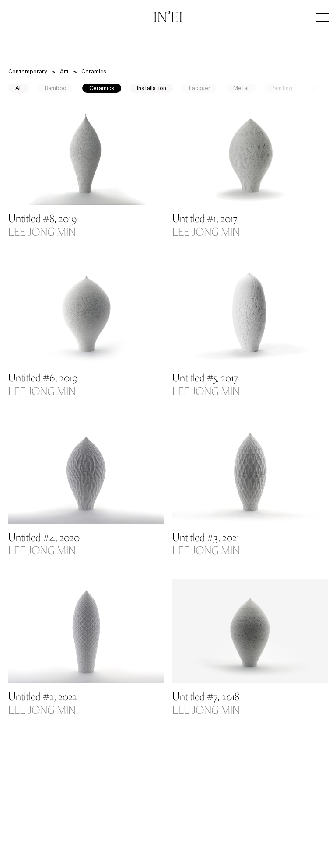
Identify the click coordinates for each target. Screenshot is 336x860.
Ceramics (93, 71)
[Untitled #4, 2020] (86, 472)
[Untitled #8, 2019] (86, 153)
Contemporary (27, 71)
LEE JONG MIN (42, 233)
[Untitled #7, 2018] (250, 631)
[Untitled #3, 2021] (250, 472)
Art (64, 71)
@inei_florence (287, 851)
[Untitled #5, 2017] (250, 312)
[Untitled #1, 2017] (250, 153)
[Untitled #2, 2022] (86, 631)
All (18, 88)
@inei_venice (248, 851)
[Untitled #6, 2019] (86, 312)
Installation (151, 88)
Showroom (133, 843)
